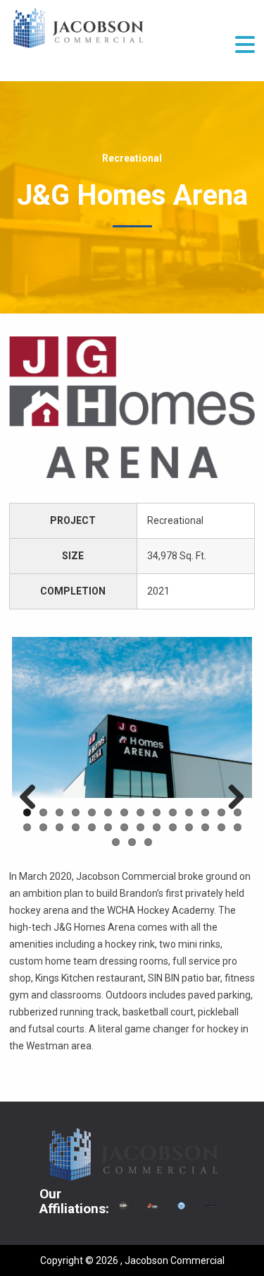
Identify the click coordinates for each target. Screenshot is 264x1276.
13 (221, 812)
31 (148, 842)
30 (132, 842)
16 (43, 827)
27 (221, 827)
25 (189, 827)
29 (116, 842)
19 (92, 827)
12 (205, 812)
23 (157, 827)
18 (76, 827)
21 (124, 827)
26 (205, 827)
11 (189, 812)
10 (173, 812)
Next (231, 798)
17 (59, 827)
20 (108, 827)
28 (237, 827)
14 (237, 812)
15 (27, 827)
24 (173, 827)
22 (140, 827)
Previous (33, 798)
